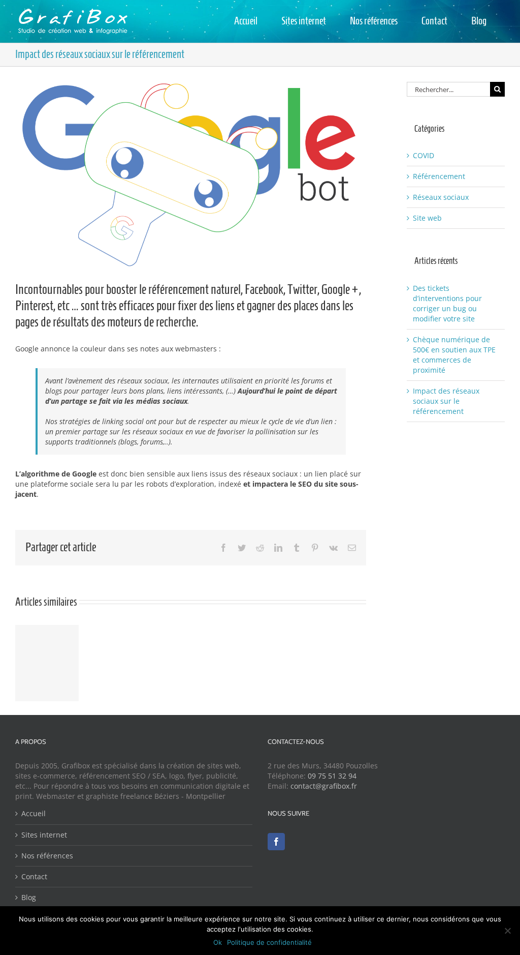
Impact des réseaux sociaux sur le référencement (446, 401)
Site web (427, 218)
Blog (28, 897)
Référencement (439, 176)
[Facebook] (276, 841)
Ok (217, 942)
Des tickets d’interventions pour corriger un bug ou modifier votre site (447, 303)
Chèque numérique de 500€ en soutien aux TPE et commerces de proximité (454, 355)
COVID (423, 155)
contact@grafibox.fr (323, 786)
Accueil (33, 813)
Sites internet (44, 835)
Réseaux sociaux (441, 197)
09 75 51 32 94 (332, 776)
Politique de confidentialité (269, 942)
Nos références (47, 855)
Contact (34, 876)
